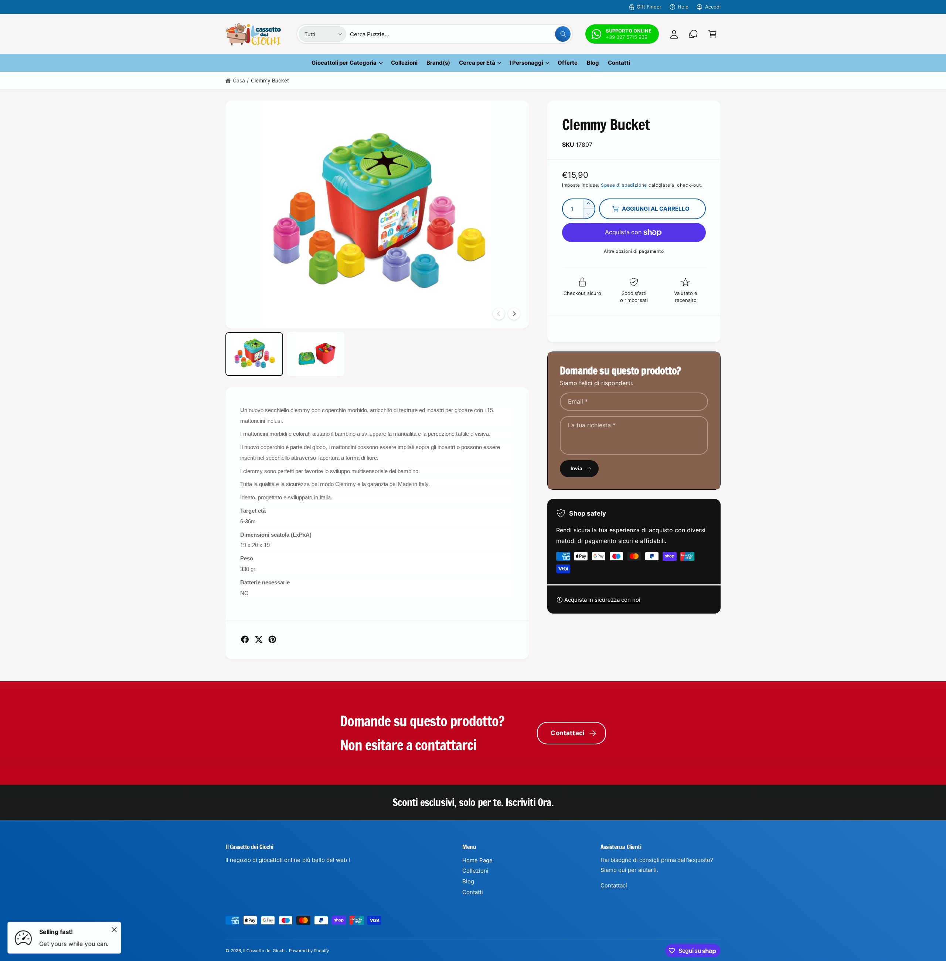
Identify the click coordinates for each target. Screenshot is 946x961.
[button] (712, 34)
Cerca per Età (477, 62)
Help (683, 7)
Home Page (477, 860)
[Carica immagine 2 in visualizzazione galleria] (315, 354)
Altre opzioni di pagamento (634, 251)
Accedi (713, 7)
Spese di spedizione (624, 185)
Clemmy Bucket (270, 80)
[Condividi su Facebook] (245, 639)
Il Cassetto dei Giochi (264, 950)
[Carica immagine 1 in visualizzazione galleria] (254, 354)
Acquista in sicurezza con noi (602, 599)
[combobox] (460, 34)
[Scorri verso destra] (514, 314)
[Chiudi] (114, 929)
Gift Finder (649, 7)
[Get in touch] (693, 34)
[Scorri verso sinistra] (499, 314)
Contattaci (568, 733)
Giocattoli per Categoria (344, 62)
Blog (468, 881)
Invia (577, 468)
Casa (239, 80)
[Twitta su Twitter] (258, 639)
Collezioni (475, 870)
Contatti (472, 892)
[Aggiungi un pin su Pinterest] (272, 639)
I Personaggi (526, 62)
